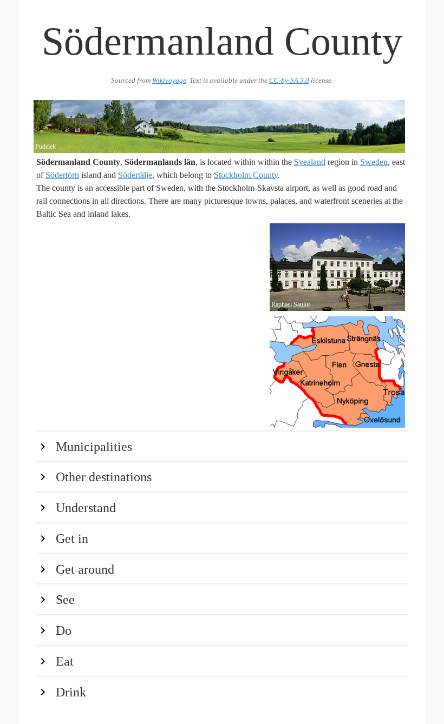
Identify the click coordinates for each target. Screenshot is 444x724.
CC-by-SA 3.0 (289, 80)
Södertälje (135, 175)
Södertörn (62, 175)
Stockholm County (246, 175)
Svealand (309, 162)
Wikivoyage (169, 80)
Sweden (374, 162)
